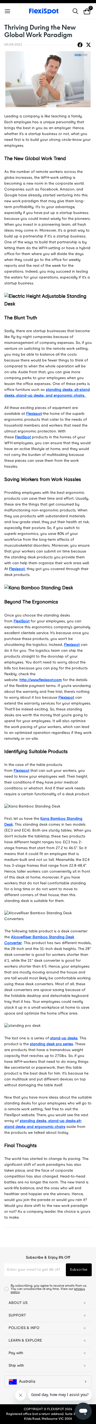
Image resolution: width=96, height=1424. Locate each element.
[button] (48, 1303)
